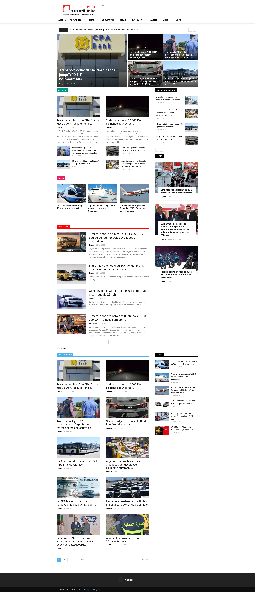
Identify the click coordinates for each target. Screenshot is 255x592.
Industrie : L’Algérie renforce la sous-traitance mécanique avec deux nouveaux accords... (76, 541)
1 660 (82, 560)
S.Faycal (62, 84)
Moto (178, 20)
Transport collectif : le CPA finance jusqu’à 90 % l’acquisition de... (78, 122)
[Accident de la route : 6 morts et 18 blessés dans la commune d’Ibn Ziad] (127, 524)
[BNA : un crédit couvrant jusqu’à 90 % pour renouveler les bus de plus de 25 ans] (180, 74)
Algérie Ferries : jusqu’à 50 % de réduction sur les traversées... (102, 208)
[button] (195, 20)
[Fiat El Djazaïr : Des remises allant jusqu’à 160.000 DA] (162, 404)
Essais (123, 20)
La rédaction (111, 127)
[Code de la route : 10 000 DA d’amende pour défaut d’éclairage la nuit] (145, 47)
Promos (91, 20)
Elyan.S (92, 245)
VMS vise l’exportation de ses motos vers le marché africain (176, 191)
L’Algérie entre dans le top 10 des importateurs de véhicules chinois (127, 503)
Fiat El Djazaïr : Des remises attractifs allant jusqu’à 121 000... (183, 416)
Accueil (62, 20)
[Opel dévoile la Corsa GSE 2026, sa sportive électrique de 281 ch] (71, 299)
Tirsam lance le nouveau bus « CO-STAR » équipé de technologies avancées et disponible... (116, 237)
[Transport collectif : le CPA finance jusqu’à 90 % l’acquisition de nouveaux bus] (92, 62)
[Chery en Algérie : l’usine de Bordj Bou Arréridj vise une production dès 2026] (145, 74)
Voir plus (102, 342)
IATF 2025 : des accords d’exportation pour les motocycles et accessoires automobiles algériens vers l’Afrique (175, 229)
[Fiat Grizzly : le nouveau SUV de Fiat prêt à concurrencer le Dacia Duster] (71, 274)
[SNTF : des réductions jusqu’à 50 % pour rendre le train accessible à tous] (71, 193)
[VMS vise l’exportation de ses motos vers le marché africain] (176, 177)
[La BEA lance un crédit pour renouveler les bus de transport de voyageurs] (191, 100)
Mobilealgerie (95, 589)
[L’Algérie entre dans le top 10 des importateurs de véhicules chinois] (127, 487)
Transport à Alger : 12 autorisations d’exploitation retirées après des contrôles (84, 150)
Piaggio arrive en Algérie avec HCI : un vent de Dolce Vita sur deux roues (176, 274)
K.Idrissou (93, 323)
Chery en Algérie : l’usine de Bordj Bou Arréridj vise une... (126, 423)
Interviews (137, 20)
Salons (153, 20)
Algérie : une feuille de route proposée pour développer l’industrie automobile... (133, 163)
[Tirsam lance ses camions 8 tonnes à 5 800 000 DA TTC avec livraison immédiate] (71, 324)
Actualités (75, 20)
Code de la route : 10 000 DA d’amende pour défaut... (123, 122)
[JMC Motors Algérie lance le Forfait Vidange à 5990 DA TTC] (162, 430)
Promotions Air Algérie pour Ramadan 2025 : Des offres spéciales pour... (133, 208)
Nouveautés (107, 20)
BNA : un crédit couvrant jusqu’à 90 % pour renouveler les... (78, 463)
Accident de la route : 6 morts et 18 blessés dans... (125, 539)
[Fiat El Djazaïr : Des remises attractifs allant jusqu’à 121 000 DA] (162, 416)
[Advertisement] (176, 457)
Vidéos (166, 20)
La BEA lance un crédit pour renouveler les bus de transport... (77, 503)
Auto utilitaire (83, 589)
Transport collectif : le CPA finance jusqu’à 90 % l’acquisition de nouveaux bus (104, 30)
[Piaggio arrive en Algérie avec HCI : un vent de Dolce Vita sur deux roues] (176, 261)
